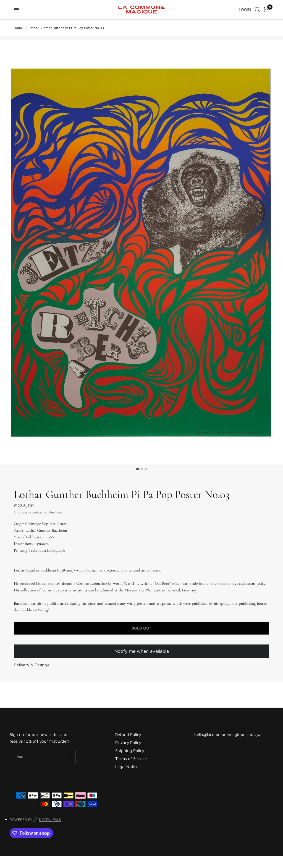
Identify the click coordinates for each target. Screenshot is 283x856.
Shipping (20, 512)
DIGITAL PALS (50, 819)
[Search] (257, 9)
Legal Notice (126, 766)
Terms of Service (131, 758)
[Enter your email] (70, 756)
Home (18, 28)
